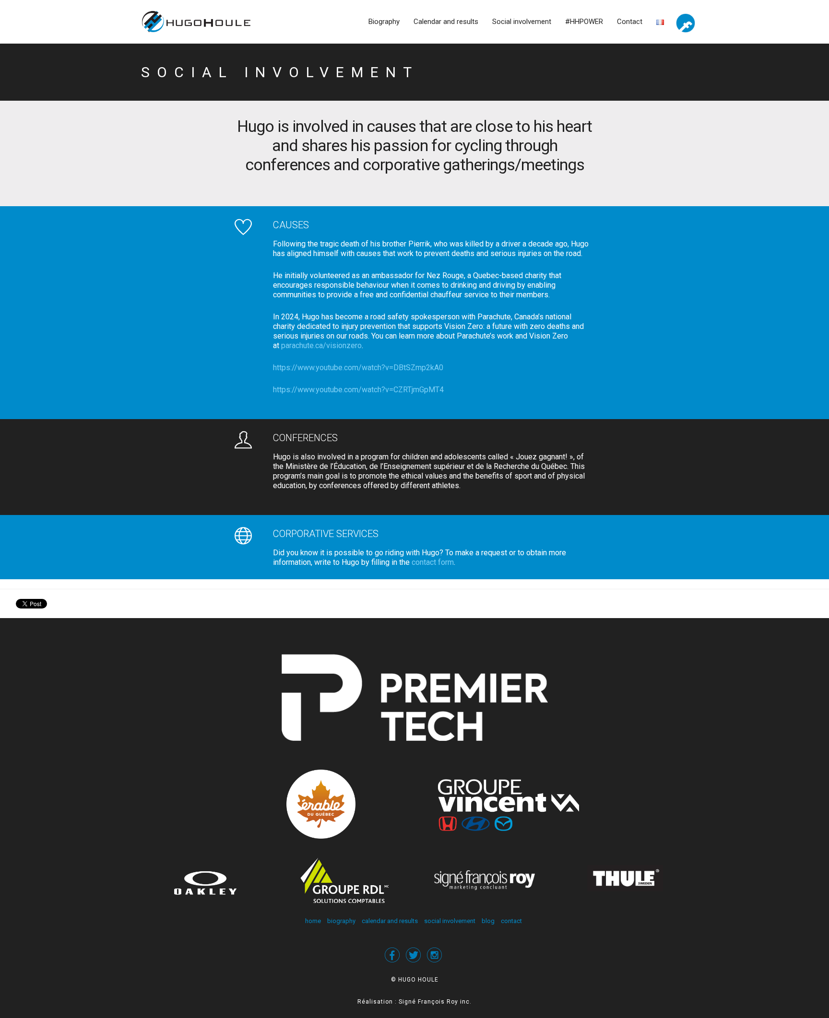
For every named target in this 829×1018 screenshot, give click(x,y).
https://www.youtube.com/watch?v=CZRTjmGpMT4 (358, 389)
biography (341, 920)
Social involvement (521, 21)
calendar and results (390, 920)
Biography (384, 21)
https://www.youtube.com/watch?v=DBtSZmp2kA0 (358, 367)
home (313, 920)
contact (511, 920)
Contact (629, 21)
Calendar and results (446, 21)
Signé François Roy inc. (435, 1001)
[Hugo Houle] (204, 21)
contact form (433, 562)
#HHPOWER (584, 21)
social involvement (449, 920)
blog (488, 920)
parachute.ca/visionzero (321, 345)
